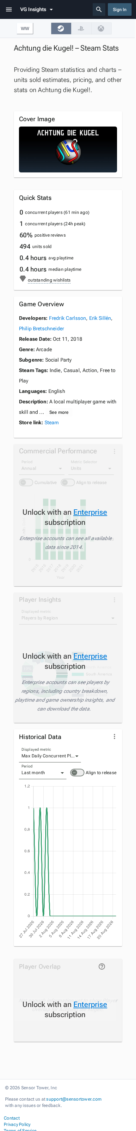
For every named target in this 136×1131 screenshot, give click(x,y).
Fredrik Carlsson (67, 318)
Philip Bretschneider (41, 329)
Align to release (101, 772)
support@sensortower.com (74, 1099)
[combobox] (50, 756)
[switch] (77, 772)
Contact (12, 1118)
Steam (52, 422)
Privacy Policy (17, 1124)
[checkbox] (61, 28)
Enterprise (90, 512)
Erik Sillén (100, 318)
